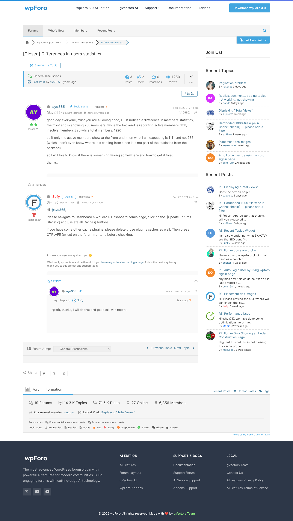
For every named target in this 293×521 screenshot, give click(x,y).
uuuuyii (69, 412)
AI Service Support (186, 480)
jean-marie (229, 145)
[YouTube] (37, 491)
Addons (204, 8)
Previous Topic (161, 348)
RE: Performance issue (234, 313)
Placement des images (235, 141)
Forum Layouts (130, 472)
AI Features (128, 465)
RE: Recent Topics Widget (237, 230)
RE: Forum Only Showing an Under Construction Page (243, 335)
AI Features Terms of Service (247, 488)
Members (80, 30)
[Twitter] (27, 491)
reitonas (227, 86)
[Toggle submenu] (111, 8)
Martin (226, 326)
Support (151, 8)
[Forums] (27, 42)
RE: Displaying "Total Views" (238, 187)
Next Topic (182, 348)
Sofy (56, 196)
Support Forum (184, 472)
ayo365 (55, 82)
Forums (33, 30)
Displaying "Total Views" (236, 110)
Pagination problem (232, 83)
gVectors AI (129, 8)
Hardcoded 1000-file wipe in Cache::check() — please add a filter (241, 127)
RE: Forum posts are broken (238, 250)
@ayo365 (58, 210)
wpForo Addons (131, 488)
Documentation (180, 8)
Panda (226, 103)
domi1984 (228, 162)
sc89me (227, 134)
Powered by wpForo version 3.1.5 (251, 434)
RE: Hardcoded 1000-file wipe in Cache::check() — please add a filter (241, 206)
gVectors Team (238, 465)
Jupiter (227, 262)
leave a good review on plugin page (122, 262)
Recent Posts (106, 30)
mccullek (228, 349)
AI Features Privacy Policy (245, 480)
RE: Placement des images (237, 294)
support (227, 114)
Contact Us (235, 472)
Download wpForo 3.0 (250, 8)
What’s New (56, 30)
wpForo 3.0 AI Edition (92, 8)
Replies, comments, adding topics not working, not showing (242, 97)
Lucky (226, 243)
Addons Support (185, 488)
